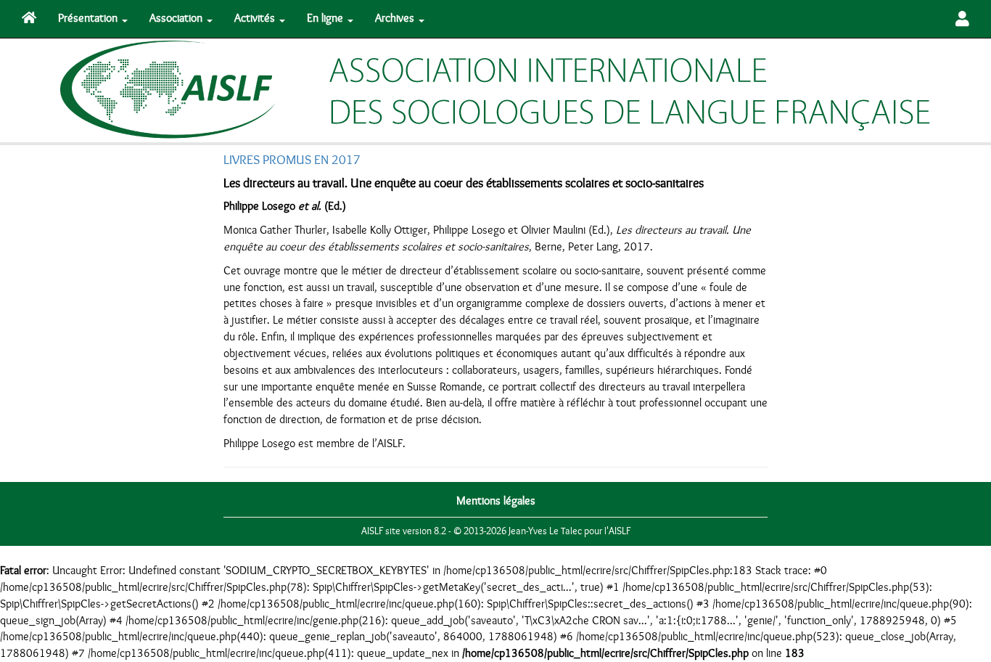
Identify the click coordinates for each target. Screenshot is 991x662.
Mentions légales (495, 500)
